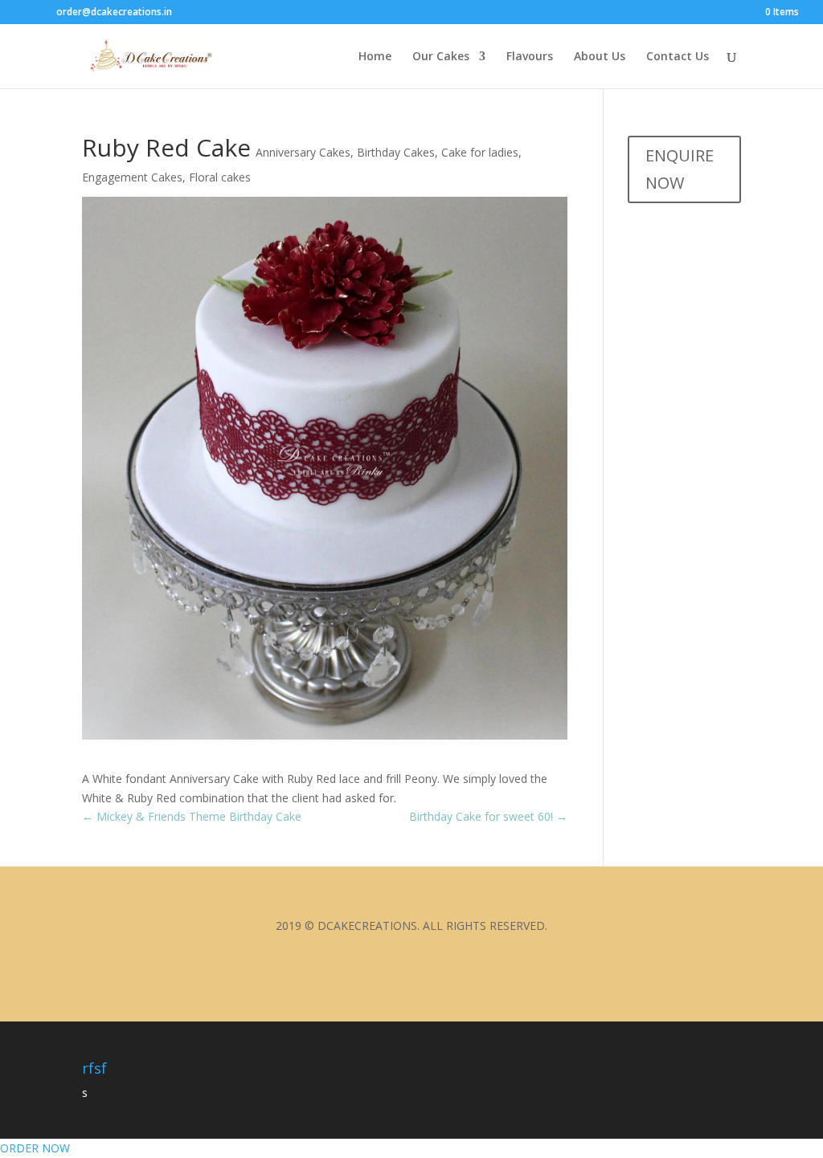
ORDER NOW (35, 1148)
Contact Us (677, 57)
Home (374, 57)
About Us (599, 57)
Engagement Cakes (132, 177)
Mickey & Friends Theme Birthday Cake (191, 816)
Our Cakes (440, 57)
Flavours (529, 57)
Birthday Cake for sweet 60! (488, 816)
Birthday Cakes (396, 152)
